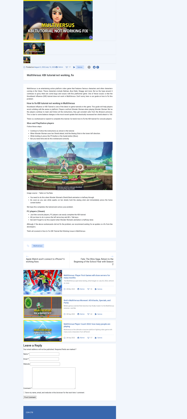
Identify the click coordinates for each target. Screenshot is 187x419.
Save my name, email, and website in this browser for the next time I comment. (55, 393)
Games (79, 67)
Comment (27, 388)
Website (26, 364)
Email (26, 359)
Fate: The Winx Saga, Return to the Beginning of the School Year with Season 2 (93, 262)
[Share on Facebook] (98, 67)
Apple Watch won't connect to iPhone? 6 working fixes (45, 260)
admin (60, 67)
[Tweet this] (94, 67)
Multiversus (37, 246)
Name (26, 354)
